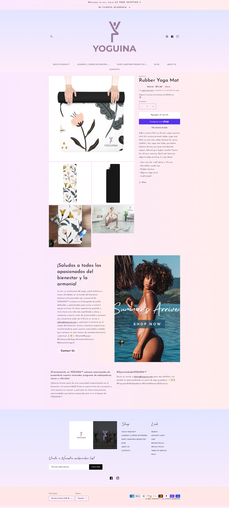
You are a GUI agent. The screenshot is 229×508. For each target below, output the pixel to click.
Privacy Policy (157, 447)
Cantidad (142, 101)
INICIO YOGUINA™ (129, 432)
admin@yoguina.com (66, 322)
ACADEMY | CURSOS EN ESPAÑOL (135, 435)
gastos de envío (148, 90)
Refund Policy (157, 443)
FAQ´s (153, 454)
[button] (51, 36)
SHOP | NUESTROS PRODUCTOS (134, 439)
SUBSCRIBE (95, 467)
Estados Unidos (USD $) (60, 498)
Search (154, 432)
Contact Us (68, 351)
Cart (153, 439)
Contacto (126, 450)
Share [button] (144, 182)
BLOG (124, 443)
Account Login (158, 435)
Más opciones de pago (159, 127)
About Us (125, 447)
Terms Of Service (159, 450)
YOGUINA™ (156, 499)
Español (81, 498)
